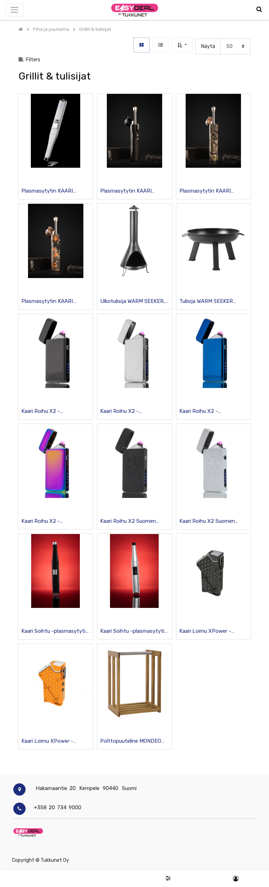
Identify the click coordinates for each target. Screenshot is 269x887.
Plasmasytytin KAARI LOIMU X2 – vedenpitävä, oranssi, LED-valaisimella (52, 301)
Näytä (208, 46)
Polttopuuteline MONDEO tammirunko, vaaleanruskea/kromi (130, 741)
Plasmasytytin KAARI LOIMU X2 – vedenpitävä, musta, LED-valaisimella (130, 191)
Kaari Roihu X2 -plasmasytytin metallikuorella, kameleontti (54, 521)
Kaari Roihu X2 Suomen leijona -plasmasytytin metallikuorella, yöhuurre (129, 521)
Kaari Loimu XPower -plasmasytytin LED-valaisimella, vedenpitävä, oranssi (51, 741)
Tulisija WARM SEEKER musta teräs (206, 301)
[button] (182, 45)
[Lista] (160, 45)
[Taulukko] (141, 45)
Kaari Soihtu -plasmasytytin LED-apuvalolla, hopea (133, 631)
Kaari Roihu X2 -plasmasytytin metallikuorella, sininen (206, 411)
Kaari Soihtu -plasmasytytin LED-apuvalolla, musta (55, 631)
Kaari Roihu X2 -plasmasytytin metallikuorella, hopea (126, 411)
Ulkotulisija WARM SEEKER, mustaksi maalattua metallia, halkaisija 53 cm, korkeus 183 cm (132, 301)
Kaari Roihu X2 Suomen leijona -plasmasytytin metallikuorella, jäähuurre (208, 521)
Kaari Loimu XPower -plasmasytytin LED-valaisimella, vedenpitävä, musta (209, 631)
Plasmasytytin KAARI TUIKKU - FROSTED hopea (53, 191)
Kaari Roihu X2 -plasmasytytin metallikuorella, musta (47, 411)
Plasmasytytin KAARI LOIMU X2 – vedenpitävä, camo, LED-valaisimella (210, 191)
